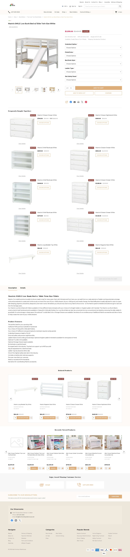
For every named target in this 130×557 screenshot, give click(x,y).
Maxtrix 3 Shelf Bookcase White (47, 147)
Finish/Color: (69, 52)
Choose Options (44, 122)
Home (10, 17)
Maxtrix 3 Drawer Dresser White (47, 115)
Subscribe (115, 496)
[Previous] (10, 398)
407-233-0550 (20, 514)
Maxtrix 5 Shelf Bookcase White (47, 212)
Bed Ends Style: (70, 60)
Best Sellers (73, 12)
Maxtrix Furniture (81, 533)
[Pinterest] (86, 102)
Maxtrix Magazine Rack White (105, 245)
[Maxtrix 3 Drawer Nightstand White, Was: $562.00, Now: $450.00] (104, 390)
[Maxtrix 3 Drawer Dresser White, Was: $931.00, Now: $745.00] (78, 390)
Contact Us (94, 2)
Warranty (23, 538)
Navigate (11, 530)
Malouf (110, 536)
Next (58, 89)
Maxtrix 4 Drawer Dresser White (105, 147)
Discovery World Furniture (84, 536)
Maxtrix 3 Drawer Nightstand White (106, 115)
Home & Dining (84, 12)
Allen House (11, 457)
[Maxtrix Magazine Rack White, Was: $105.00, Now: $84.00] (52, 390)
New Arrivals (48, 12)
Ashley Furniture (97, 538)
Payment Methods (26, 536)
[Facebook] (71, 102)
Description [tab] (12, 288)
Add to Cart (98, 88)
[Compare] (23, 468)
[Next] (119, 398)
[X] (82, 102)
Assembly (107, 2)
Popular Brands (83, 530)
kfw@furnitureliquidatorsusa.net (25, 517)
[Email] (75, 102)
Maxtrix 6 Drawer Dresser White (105, 212)
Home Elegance (97, 533)
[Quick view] (31, 417)
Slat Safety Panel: (71, 76)
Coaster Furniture (112, 533)
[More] (66, 12)
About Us (87, 2)
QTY (67, 88)
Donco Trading (81, 538)
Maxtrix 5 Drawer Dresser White (105, 180)
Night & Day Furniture (98, 536)
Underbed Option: (71, 44)
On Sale (56, 12)
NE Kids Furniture (97, 540)
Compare (108, 93)
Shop (63, 12)
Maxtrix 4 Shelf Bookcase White (47, 180)
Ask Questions (13, 27)
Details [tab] (22, 288)
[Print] (78, 102)
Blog (100, 2)
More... (110, 538)
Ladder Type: (70, 68)
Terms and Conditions (27, 540)
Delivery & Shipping (116, 2)
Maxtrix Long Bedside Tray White (47, 245)
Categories (50, 530)
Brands (82, 2)
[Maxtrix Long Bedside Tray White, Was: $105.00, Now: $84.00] (26, 390)
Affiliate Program (25, 543)
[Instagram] (15, 520)
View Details (22, 143)
